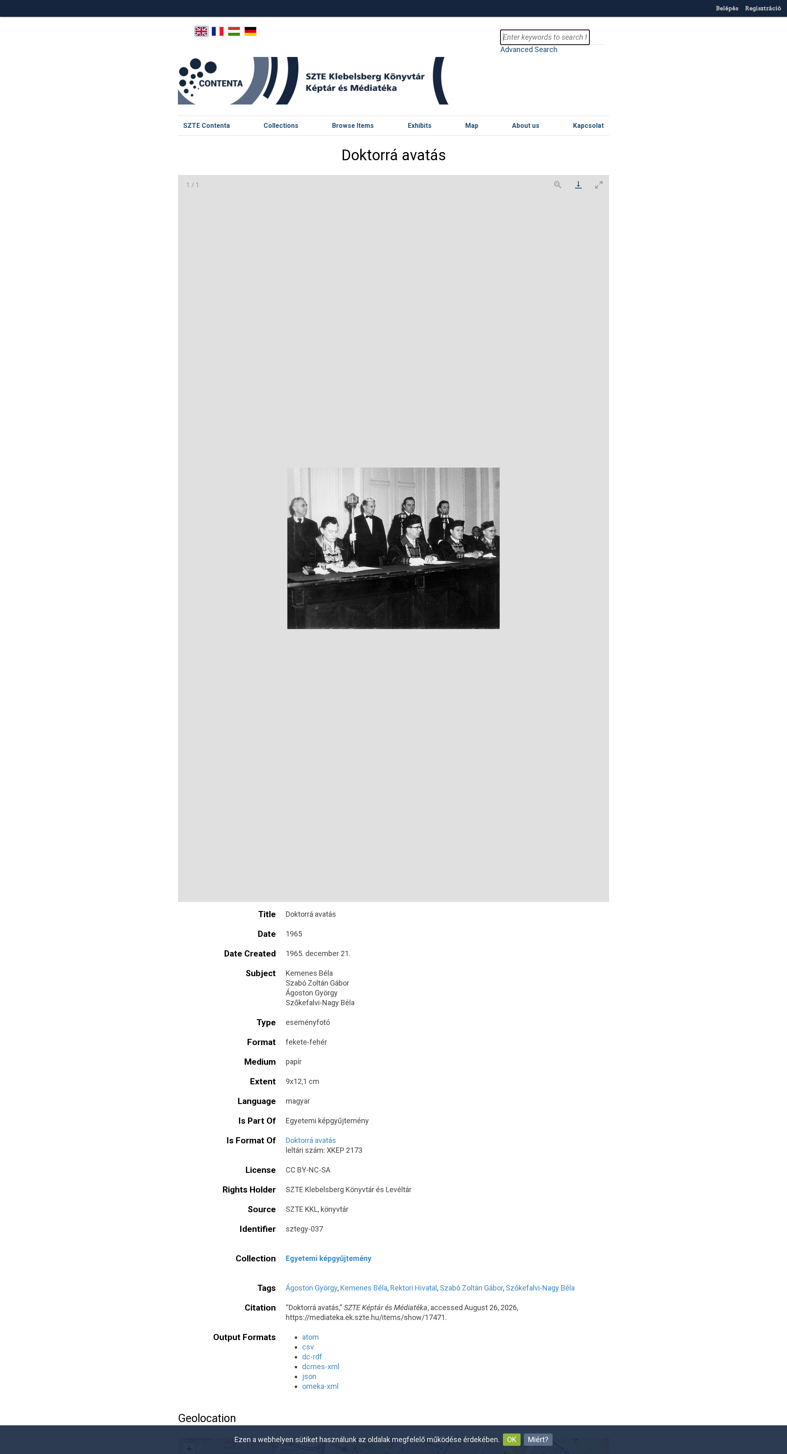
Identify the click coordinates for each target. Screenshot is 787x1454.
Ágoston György (311, 1288)
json (309, 1376)
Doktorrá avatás (311, 1140)
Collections (281, 125)
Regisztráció (763, 8)
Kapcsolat (588, 125)
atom (310, 1337)
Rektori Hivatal (413, 1288)
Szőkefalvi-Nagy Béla (540, 1288)
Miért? (538, 1439)
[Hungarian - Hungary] (234, 31)
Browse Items (353, 125)
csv (308, 1347)
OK (511, 1439)
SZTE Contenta (206, 125)
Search (596, 37)
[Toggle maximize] (599, 184)
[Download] (578, 184)
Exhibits (420, 125)
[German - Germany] (250, 31)
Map (471, 125)
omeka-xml (320, 1386)
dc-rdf (312, 1356)
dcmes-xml (320, 1366)
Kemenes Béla (363, 1288)
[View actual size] (558, 184)
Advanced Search (528, 49)
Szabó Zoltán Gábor (471, 1288)
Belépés (727, 8)
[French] (218, 31)
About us (525, 125)
